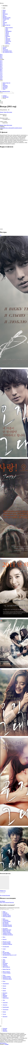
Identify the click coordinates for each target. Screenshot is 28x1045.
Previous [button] (2, 126)
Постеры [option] (15, 127)
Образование (8, 31)
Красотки (11, 902)
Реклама (5, 1029)
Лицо (1, 902)
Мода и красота (9, 27)
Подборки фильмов (7, 925)
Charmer (6, 1044)
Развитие (5, 964)
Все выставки (6, 952)
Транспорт (7, 38)
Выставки (5, 87)
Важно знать (6, 997)
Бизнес (7, 34)
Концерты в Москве (7, 944)
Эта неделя (5, 49)
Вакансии (5, 1030)
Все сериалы (6, 923)
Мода (4, 15)
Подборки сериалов (7, 926)
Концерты (5, 85)
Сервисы (5, 996)
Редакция (5, 1028)
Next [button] (1, 129)
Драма (5, 125)
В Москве (5, 912)
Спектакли (5, 86)
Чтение (7, 33)
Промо (7, 42)
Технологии (8, 41)
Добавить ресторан (7, 933)
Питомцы (7, 36)
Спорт (4, 20)
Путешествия (6, 18)
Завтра (4, 48)
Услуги (4, 1014)
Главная (4, 95)
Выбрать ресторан (7, 929)
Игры (6, 30)
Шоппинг (5, 995)
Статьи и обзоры (6, 921)
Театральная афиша (7, 978)
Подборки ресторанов (8, 934)
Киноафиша (5, 920)
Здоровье (5, 22)
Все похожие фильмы (5, 895)
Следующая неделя (7, 50)
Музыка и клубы (6, 17)
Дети (4, 23)
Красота (4, 16)
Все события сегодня (5, 91)
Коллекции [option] (19, 127)
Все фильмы (5, 97)
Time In (7, 32)
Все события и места (7, 52)
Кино (4, 12)
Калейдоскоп (6, 1007)
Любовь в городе (7, 915)
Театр (6, 28)
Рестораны (5, 13)
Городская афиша (7, 916)
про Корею (2, 901)
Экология (7, 39)
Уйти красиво (6, 902)
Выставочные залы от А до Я (9, 954)
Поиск (4, 10)
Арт (4, 21)
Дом (6, 37)
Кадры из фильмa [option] (9, 127)
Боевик (1, 125)
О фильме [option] (2, 127)
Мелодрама (9, 125)
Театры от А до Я (7, 977)
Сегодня (5, 47)
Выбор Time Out (6, 25)
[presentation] (0, 80)
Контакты (7, 43)
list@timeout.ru (3, 1043)
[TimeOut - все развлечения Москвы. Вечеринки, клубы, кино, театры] (3, 2)
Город (4, 11)
